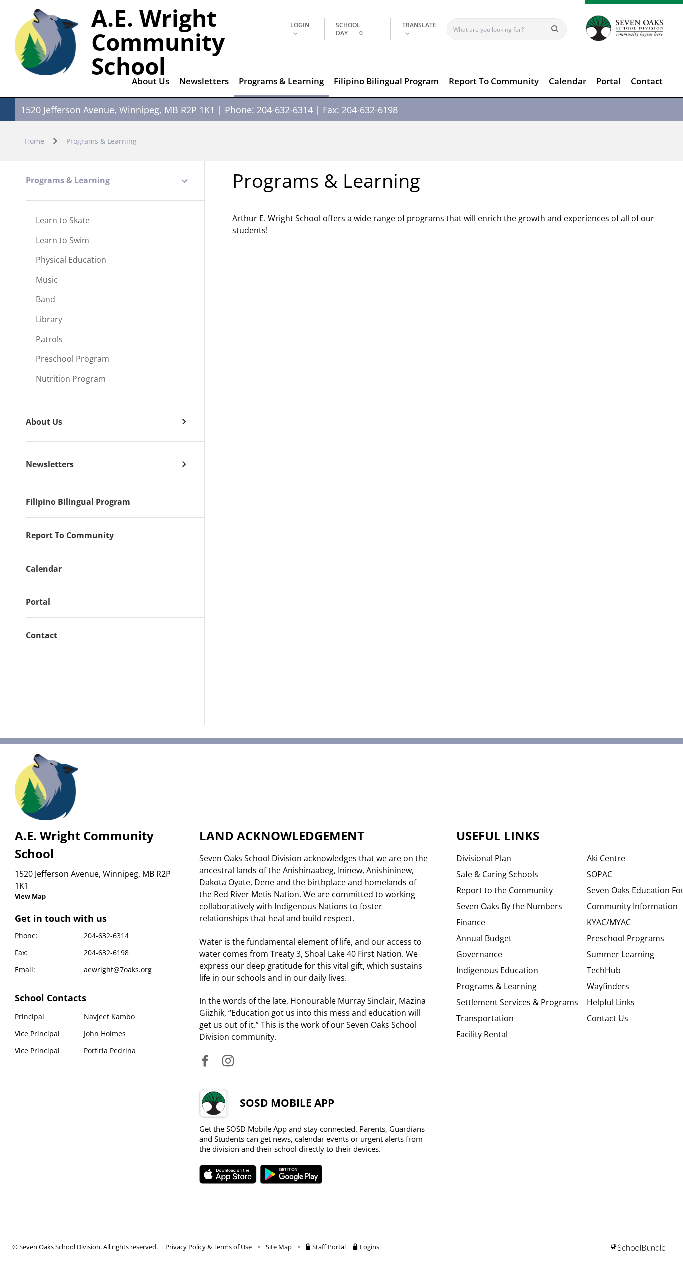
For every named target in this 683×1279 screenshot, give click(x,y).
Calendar (567, 81)
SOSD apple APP (228, 1174)
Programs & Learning (281, 81)
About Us (151, 81)
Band (46, 299)
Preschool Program (73, 359)
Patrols (49, 339)
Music (47, 280)
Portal (608, 81)
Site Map (279, 1246)
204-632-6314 (106, 935)
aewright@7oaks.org (118, 969)
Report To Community (494, 81)
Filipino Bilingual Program (386, 81)
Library (49, 319)
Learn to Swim (63, 240)
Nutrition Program (71, 379)
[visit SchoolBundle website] (638, 1248)
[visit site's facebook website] (205, 1061)
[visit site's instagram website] (228, 1061)
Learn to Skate (63, 220)
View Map (30, 896)
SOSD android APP (291, 1174)
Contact (647, 81)
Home (34, 141)
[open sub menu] (185, 181)
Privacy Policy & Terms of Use (209, 1246)
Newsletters (204, 81)
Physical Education (71, 260)
